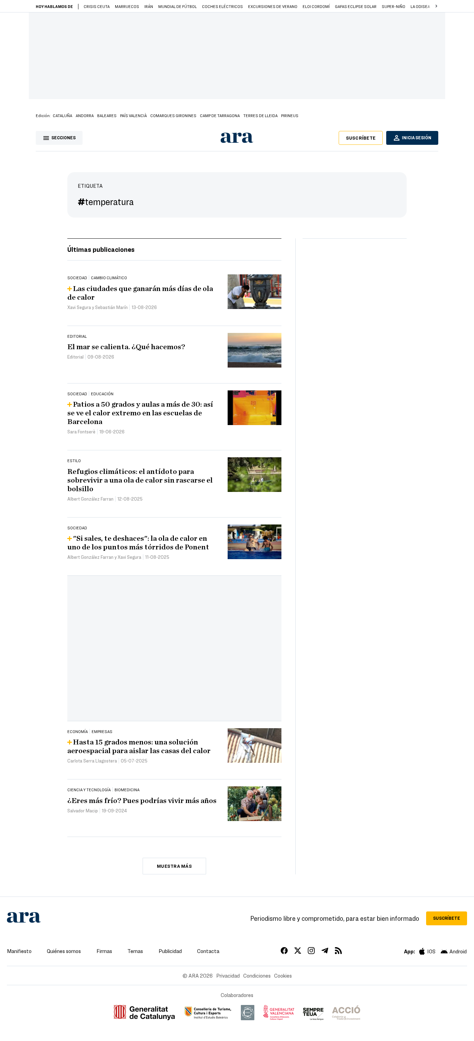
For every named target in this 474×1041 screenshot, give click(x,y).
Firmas (104, 951)
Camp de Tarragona (220, 115)
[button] (436, 6)
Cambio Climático (109, 277)
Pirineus (289, 115)
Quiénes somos (64, 951)
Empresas (102, 731)
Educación (102, 393)
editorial (77, 336)
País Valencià (133, 115)
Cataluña (62, 115)
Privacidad (228, 975)
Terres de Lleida (260, 115)
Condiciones (257, 975)
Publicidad (170, 951)
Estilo (74, 460)
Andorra (85, 115)
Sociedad (77, 277)
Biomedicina (127, 789)
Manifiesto (19, 951)
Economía (77, 731)
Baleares (107, 115)
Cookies (283, 975)
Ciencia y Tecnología (89, 789)
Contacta (208, 951)
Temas (135, 951)
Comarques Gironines (173, 115)
